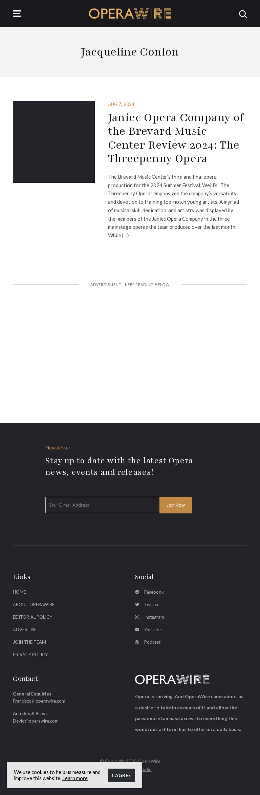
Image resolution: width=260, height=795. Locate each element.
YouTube (153, 629)
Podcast (152, 642)
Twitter (151, 604)
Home (19, 592)
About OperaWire (34, 604)
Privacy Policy (30, 654)
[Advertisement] (130, 344)
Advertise (25, 629)
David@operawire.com (36, 721)
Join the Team (29, 642)
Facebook (154, 592)
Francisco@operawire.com (39, 701)
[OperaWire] (130, 13)
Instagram (154, 617)
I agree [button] (121, 775)
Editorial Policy (32, 617)
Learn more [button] (75, 778)
